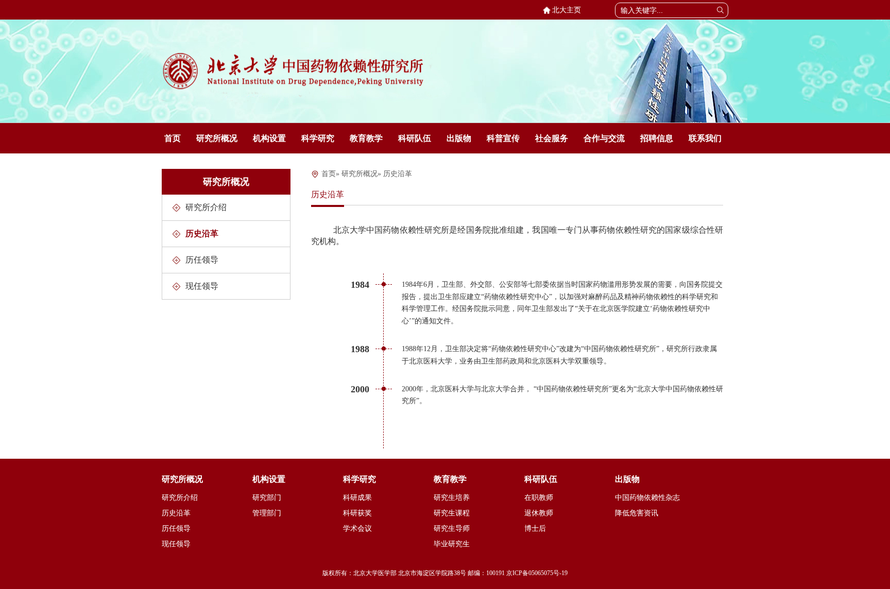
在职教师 (538, 497)
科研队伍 (414, 138)
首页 (172, 138)
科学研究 (317, 138)
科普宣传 (503, 138)
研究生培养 (452, 497)
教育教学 (366, 138)
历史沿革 (201, 233)
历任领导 (201, 259)
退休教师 (538, 513)
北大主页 (564, 10)
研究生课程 (452, 513)
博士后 (535, 528)
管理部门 (266, 513)
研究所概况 (216, 138)
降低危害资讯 (636, 513)
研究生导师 (452, 528)
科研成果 (357, 497)
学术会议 (357, 528)
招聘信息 (656, 138)
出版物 (459, 138)
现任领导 (201, 286)
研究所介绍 (206, 207)
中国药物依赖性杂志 (647, 497)
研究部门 (266, 497)
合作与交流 (604, 138)
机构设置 (269, 138)
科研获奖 (357, 513)
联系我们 (705, 138)
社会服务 (551, 138)
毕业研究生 (452, 544)
